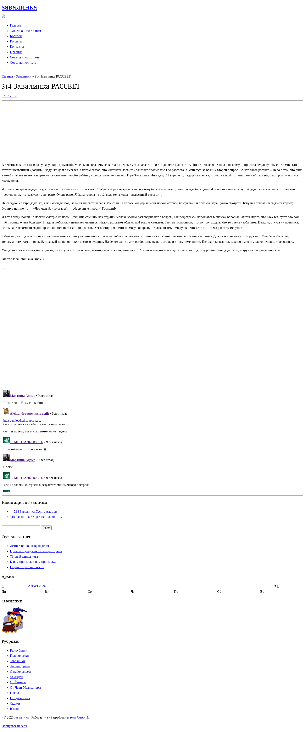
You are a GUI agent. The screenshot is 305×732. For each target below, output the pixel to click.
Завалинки (23, 76)
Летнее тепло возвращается (29, 545)
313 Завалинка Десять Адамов (33, 511)
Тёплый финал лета (24, 556)
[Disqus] (152, 327)
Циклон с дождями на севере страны (36, 551)
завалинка (19, 6)
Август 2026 (37, 586)
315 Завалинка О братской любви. (36, 516)
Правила (16, 52)
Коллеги (16, 41)
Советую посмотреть (25, 57)
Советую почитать (23, 62)
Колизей (16, 36)
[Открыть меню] (3, 72)
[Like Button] (3, 268)
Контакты (17, 46)
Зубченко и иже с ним (25, 31)
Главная (7, 76)
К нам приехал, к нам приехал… (33, 561)
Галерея (15, 25)
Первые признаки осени (27, 567)
